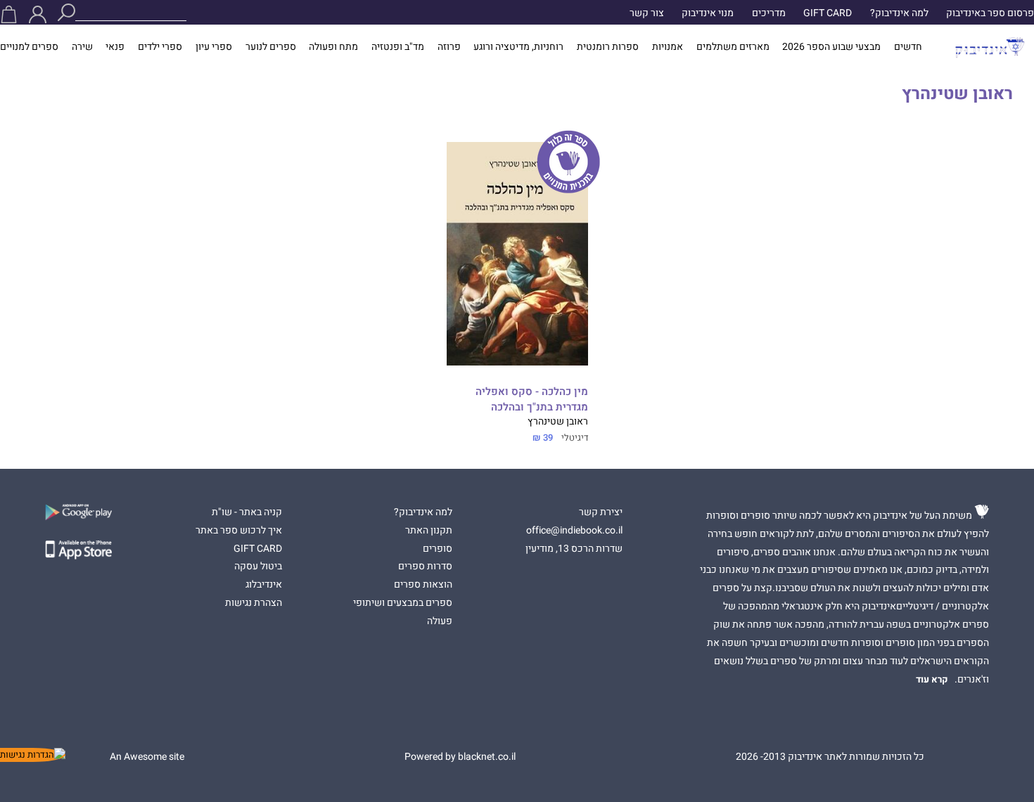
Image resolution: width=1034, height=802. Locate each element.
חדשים (908, 47)
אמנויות (667, 47)
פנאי (115, 47)
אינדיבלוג (263, 585)
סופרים (437, 549)
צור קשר (647, 13)
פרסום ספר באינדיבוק (990, 13)
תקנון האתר (428, 531)
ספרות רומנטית (608, 47)
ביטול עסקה (258, 567)
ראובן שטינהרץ (558, 422)
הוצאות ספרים (423, 585)
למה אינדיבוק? (899, 13)
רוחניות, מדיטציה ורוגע (518, 47)
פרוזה (449, 47)
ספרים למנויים (29, 47)
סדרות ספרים (425, 567)
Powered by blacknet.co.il (460, 757)
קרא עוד (932, 680)
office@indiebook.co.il (574, 531)
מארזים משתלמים (733, 47)
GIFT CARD (827, 13)
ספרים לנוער (270, 47)
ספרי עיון (214, 47)
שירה (82, 47)
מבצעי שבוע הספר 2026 (831, 47)
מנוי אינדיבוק (708, 13)
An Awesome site (147, 757)
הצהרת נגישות (253, 603)
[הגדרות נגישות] (32, 755)
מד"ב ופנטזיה (397, 47)
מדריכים (769, 13)
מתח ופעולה (333, 47)
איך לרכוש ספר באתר (239, 531)
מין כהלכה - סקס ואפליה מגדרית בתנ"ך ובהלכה (531, 399)
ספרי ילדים (160, 47)
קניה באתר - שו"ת (247, 512)
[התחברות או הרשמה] (37, 14)
